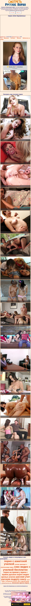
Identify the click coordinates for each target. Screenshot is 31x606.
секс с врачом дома (23, 581)
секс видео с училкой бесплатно (16, 568)
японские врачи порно (20, 583)
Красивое (6, 38)
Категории (12, 12)
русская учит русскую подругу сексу (15, 578)
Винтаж (19, 38)
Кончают (13, 38)
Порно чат (18, 12)
